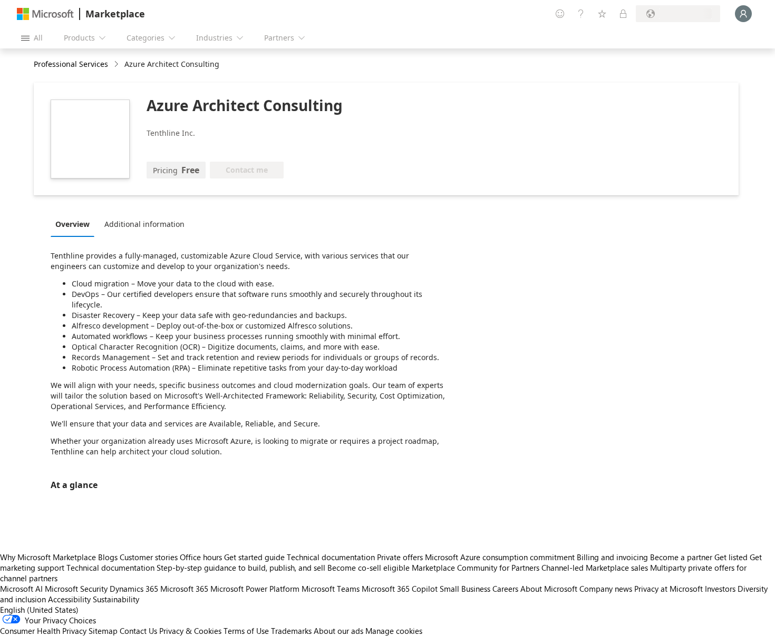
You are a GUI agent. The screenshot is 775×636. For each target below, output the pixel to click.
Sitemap (103, 630)
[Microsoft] (45, 14)
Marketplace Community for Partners (475, 567)
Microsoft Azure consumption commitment (501, 557)
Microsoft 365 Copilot (400, 588)
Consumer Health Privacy (43, 630)
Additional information (144, 224)
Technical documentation (331, 557)
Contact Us (138, 630)
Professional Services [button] (71, 64)
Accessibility (69, 599)
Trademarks (291, 630)
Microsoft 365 (184, 588)
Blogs (108, 557)
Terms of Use (246, 630)
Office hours (201, 557)
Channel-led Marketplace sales (594, 567)
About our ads (338, 630)
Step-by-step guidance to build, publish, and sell (241, 567)
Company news (605, 588)
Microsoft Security (76, 588)
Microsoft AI (21, 588)
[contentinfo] (117, 64)
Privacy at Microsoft (668, 588)
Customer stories (149, 557)
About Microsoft (548, 588)
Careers (505, 588)
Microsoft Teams (331, 588)
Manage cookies (393, 630)
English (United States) (39, 609)
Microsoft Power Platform (254, 588)
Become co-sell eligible (368, 567)
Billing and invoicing (612, 557)
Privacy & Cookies (190, 630)
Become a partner (681, 557)
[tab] (75, 223)
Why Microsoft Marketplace (48, 557)
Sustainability (116, 599)
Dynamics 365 (134, 588)
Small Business (465, 588)
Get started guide (254, 557)
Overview (72, 224)
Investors (720, 588)
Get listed (731, 557)
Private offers (400, 557)
